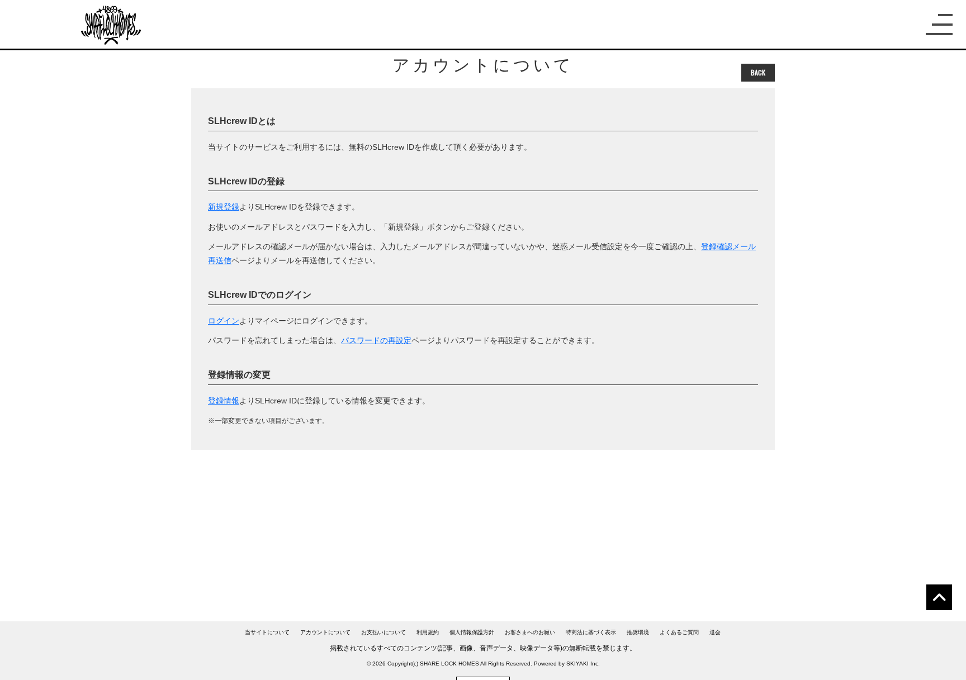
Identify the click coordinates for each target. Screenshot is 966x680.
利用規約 (427, 632)
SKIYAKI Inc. (583, 663)
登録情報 (223, 400)
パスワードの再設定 (376, 340)
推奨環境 (638, 632)
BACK (758, 72)
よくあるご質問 (679, 632)
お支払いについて (383, 632)
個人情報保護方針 (471, 632)
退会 (715, 632)
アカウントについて (325, 632)
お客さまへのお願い (530, 632)
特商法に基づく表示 (591, 632)
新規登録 (223, 206)
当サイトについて (267, 632)
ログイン (223, 320)
